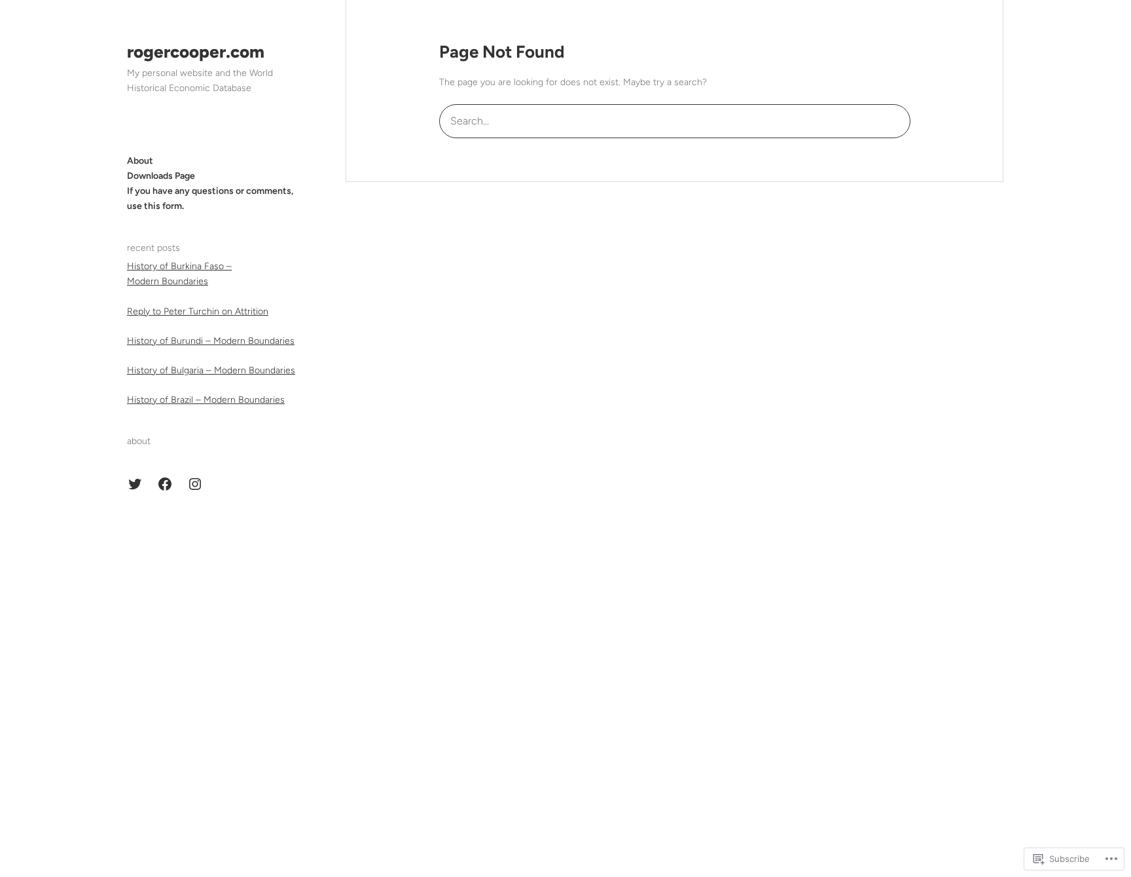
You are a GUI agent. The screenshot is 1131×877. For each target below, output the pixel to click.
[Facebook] (165, 484)
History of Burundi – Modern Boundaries (211, 340)
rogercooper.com (195, 51)
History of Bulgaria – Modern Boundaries (211, 370)
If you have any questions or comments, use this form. (210, 198)
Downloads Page (161, 175)
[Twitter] (135, 484)
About (140, 160)
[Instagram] (195, 484)
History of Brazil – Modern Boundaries (206, 399)
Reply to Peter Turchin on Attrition (197, 311)
